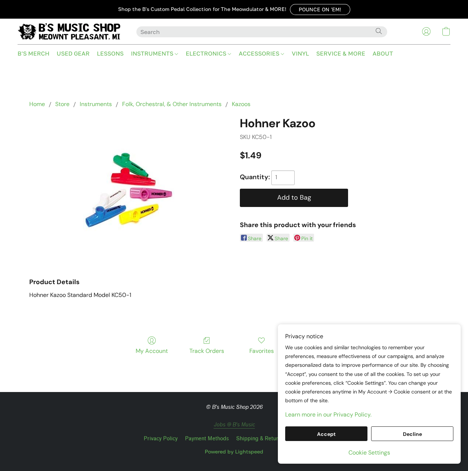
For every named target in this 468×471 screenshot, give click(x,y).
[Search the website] (378, 31)
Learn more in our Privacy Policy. (328, 414)
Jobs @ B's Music (234, 425)
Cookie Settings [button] (369, 452)
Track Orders (206, 351)
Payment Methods (207, 439)
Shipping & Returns (260, 439)
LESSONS (110, 53)
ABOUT (383, 53)
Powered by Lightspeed (234, 451)
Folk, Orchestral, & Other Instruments (172, 104)
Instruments (96, 104)
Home (37, 104)
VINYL (300, 53)
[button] (320, 9)
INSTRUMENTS (153, 53)
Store (62, 104)
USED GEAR (73, 53)
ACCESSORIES (260, 53)
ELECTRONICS (207, 53)
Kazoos (241, 104)
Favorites (261, 351)
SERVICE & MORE (340, 53)
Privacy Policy (161, 439)
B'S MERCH (33, 53)
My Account (152, 351)
